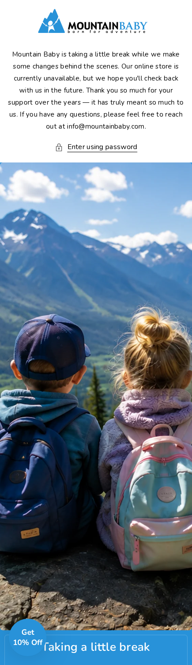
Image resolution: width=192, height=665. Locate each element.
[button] (96, 147)
